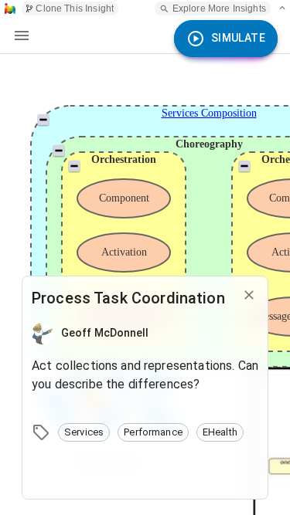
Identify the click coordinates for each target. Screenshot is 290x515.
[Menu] (21, 35)
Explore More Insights (219, 8)
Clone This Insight (75, 8)
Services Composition (209, 113)
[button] (84, 432)
